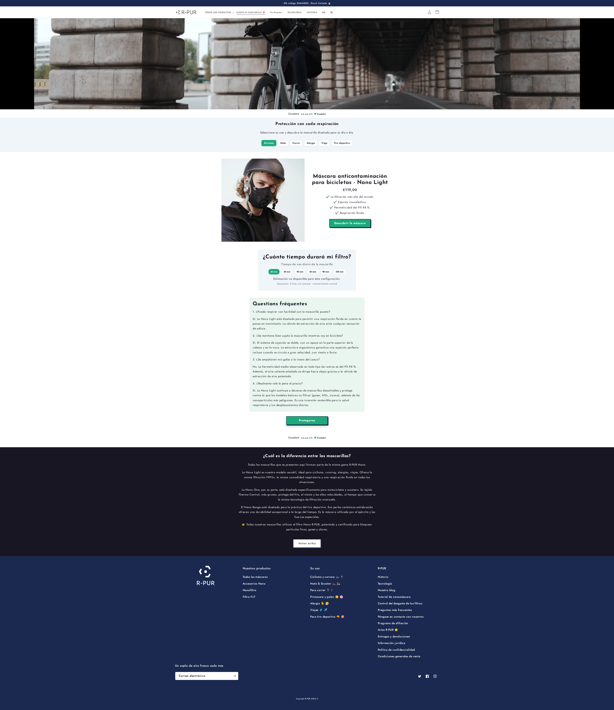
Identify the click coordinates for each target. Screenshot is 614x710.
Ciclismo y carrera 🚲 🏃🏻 (327, 577)
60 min (313, 272)
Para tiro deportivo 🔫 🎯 (327, 617)
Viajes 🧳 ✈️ (318, 610)
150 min (339, 272)
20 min (274, 272)
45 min (300, 272)
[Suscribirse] (234, 676)
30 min (287, 272)
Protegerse (307, 420)
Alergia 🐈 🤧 (319, 603)
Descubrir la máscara (350, 223)
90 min (326, 272)
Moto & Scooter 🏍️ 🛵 (325, 583)
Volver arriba (306, 543)
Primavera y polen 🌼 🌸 (326, 597)
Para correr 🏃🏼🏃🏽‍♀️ (322, 590)
